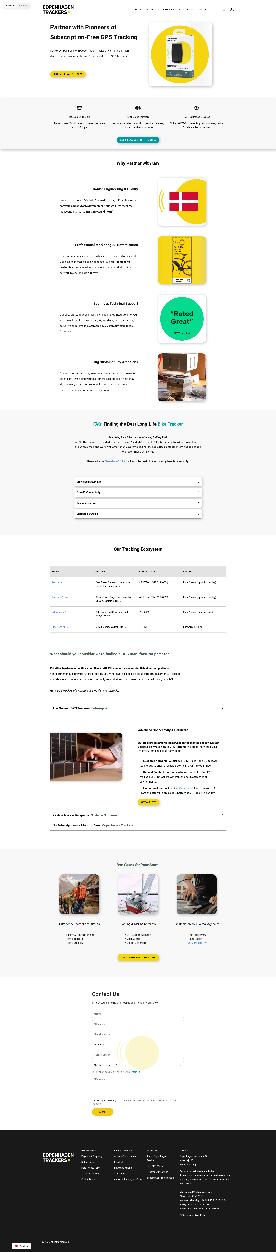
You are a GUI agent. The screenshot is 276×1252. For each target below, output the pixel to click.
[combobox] (21, 1246)
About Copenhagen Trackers (157, 1158)
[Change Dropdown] (140, 9)
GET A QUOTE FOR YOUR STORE (138, 957)
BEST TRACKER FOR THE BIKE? (138, 139)
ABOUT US (188, 10)
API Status (119, 1173)
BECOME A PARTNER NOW (67, 74)
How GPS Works (155, 1166)
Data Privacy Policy (90, 1168)
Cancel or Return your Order (128, 1179)
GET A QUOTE (148, 802)
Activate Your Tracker (125, 1156)
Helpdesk (118, 1162)
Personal (10, 5)
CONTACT (203, 10)
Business (23, 5)
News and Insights (123, 1168)
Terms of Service (90, 1173)
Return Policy (88, 1162)
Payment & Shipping (91, 1156)
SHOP (135, 10)
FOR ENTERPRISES (167, 10)
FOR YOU (148, 10)
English (24, 1246)
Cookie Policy (88, 1179)
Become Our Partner (157, 1172)
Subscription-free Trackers (160, 1177)
